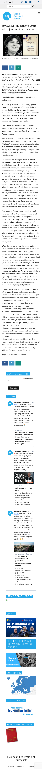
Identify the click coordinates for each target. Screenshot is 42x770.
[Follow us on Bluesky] (26, 1)
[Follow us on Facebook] (34, 1)
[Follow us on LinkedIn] (22, 1)
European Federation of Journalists (21, 758)
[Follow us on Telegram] (30, 1)
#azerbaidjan (34, 58)
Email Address (13, 381)
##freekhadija (25, 58)
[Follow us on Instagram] (38, 1)
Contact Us (20, 767)
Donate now (31, 767)
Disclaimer (10, 767)
